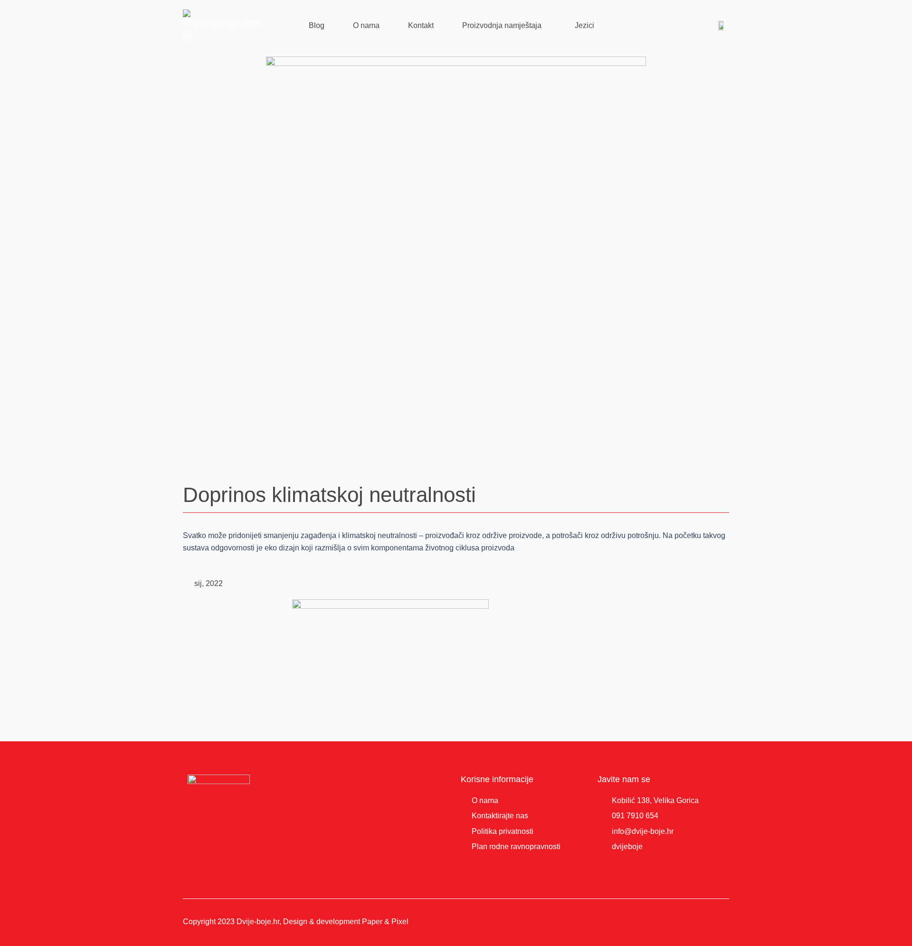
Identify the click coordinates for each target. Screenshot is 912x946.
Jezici (584, 25)
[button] (504, 25)
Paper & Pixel (385, 922)
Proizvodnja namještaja (502, 25)
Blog (316, 25)
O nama (366, 25)
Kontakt (421, 25)
